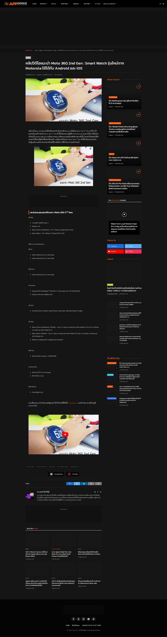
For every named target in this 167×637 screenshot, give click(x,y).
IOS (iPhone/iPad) (42, 466)
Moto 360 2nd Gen (62, 466)
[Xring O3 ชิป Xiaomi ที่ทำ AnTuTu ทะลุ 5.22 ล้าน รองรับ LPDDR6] (112, 305)
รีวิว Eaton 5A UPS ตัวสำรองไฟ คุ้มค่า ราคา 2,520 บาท (123, 158)
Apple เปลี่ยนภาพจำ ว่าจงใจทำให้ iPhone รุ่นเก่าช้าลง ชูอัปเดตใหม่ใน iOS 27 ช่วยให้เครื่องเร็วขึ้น (37, 583)
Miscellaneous (110, 4)
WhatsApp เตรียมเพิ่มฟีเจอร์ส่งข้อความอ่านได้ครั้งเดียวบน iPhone (89, 553)
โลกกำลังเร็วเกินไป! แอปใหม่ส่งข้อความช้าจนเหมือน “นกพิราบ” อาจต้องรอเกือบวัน (124, 289)
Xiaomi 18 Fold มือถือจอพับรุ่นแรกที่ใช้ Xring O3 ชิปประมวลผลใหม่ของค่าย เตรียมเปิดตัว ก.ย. (130, 315)
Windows (64, 4)
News (55, 50)
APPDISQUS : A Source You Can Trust (90, 630)
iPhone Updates (48, 50)
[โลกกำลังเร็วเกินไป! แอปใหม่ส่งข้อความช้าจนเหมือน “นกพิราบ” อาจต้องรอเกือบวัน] (124, 272)
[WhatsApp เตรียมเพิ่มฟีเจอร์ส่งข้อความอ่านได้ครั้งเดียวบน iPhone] (90, 540)
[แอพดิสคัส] (15, 3)
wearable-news (74, 466)
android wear (30, 466)
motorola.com (73, 403)
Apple (53, 4)
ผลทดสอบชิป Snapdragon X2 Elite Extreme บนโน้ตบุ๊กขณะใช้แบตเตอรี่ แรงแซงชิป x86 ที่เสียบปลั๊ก (129, 377)
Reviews (87, 4)
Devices (111, 154)
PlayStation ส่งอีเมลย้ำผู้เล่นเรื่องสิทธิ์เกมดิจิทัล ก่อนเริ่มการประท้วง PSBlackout (130, 400)
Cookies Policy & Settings (91, 625)
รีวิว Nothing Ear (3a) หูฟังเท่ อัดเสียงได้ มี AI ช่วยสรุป (123, 102)
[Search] (163, 4)
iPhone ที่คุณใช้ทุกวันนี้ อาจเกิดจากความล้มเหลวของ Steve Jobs (89, 582)
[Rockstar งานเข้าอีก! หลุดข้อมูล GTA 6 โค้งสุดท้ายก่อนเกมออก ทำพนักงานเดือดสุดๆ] (112, 327)
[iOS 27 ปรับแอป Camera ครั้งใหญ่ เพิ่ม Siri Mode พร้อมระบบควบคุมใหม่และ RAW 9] (37, 540)
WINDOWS (110, 375)
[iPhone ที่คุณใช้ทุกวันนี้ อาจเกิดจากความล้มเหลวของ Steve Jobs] (90, 569)
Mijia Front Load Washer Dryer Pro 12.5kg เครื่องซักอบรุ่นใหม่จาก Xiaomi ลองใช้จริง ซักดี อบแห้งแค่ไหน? (124, 228)
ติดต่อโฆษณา (76, 625)
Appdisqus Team (113, 294)
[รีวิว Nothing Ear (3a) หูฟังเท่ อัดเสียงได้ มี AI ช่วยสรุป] (124, 96)
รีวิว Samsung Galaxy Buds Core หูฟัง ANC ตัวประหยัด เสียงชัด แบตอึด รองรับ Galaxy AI (130, 365)
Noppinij (111, 106)
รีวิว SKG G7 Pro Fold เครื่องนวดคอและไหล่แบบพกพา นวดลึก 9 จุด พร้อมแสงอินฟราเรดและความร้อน (124, 186)
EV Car (97, 4)
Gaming (76, 4)
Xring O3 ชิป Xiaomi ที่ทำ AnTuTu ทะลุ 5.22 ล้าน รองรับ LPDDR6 (130, 304)
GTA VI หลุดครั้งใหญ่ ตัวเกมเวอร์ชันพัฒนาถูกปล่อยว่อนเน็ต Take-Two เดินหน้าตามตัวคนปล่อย (130, 389)
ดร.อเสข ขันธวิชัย (43, 492)
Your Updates (56, 549)
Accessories (113, 97)
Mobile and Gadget (114, 123)
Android (43, 4)
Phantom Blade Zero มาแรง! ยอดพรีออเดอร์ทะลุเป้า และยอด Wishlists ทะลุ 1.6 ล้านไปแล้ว (130, 338)
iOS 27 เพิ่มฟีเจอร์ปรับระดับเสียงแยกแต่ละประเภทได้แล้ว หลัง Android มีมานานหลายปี (63, 583)
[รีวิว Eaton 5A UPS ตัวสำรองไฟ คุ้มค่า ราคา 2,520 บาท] (124, 153)
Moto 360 (52, 466)
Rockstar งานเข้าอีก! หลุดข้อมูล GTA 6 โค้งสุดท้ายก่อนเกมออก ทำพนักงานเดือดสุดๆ (130, 327)
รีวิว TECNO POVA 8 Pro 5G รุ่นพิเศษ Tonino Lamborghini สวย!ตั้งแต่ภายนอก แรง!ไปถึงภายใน (123, 129)
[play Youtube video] (65, 434)
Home (34, 4)
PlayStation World (113, 398)
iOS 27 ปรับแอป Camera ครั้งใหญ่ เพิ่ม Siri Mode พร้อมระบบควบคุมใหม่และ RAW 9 (36, 554)
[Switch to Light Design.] (160, 3)
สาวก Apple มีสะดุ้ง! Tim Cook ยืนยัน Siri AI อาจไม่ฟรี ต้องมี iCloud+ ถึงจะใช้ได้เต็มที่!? (61, 554)
